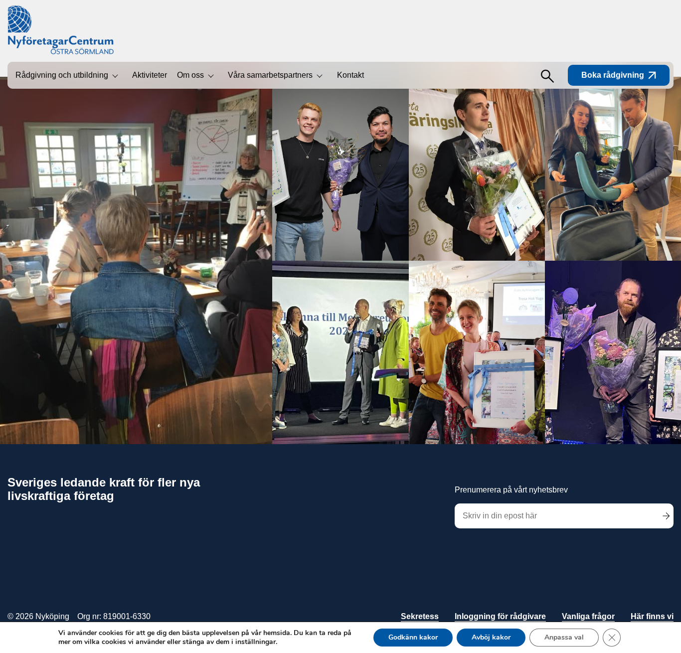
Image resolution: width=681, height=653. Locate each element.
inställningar (255, 642)
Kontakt (350, 75)
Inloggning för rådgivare (500, 616)
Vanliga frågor (588, 616)
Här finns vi (652, 616)
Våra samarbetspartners (270, 75)
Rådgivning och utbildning (61, 75)
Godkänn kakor (413, 637)
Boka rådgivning (612, 75)
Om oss (190, 75)
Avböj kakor (491, 637)
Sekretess (420, 616)
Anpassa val (564, 637)
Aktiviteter (149, 75)
